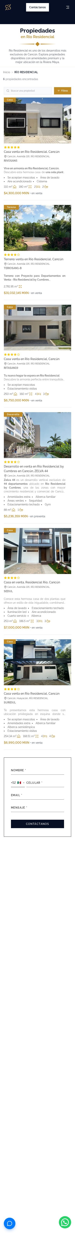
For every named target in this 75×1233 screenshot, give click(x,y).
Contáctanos (37, 7)
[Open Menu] (67, 7)
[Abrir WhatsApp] (65, 1222)
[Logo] (8, 7)
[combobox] (18, 783)
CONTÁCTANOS (37, 823)
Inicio (6, 72)
